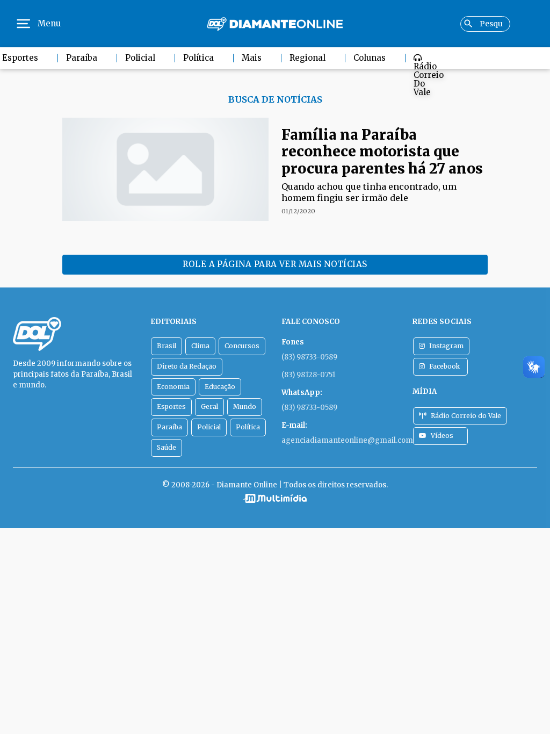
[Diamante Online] (275, 24)
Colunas (369, 58)
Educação (220, 387)
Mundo (244, 406)
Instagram (446, 346)
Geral (209, 406)
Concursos (242, 346)
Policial (140, 58)
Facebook (444, 366)
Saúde (166, 447)
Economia (173, 387)
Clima (200, 346)
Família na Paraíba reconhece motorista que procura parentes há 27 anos (382, 151)
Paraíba (81, 58)
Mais (252, 58)
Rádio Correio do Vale (429, 79)
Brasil (166, 346)
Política (198, 58)
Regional (307, 58)
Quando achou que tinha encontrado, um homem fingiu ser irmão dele (369, 192)
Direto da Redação (186, 366)
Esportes (171, 406)
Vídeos (442, 435)
